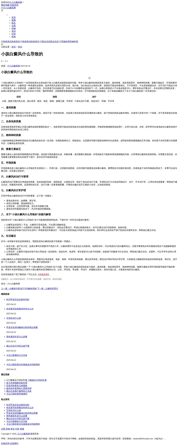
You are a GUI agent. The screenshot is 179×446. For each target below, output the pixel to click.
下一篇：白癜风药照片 (47, 288)
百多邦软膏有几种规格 (16, 386)
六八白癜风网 (15, 2)
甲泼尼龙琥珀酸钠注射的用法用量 (22, 327)
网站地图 (5, 5)
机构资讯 (35, 41)
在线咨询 (14, 5)
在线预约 (14, 443)
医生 (14, 23)
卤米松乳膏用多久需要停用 (18, 388)
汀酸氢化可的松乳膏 (37, 380)
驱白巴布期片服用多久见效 (18, 391)
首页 (14, 17)
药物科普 (74, 41)
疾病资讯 (16, 41)
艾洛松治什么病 (13, 318)
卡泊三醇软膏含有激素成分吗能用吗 (23, 364)
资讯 (14, 31)
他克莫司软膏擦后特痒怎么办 (20, 309)
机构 (14, 37)
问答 (14, 34)
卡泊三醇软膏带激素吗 (16, 394)
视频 (14, 20)
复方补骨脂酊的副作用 (16, 383)
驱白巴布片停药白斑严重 (17, 346)
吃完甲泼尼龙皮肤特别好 (17, 299)
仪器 (14, 26)
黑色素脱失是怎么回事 (16, 337)
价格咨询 (5, 443)
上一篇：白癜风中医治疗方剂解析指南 (19, 288)
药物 (14, 28)
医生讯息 (54, 41)
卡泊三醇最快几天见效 (16, 355)
